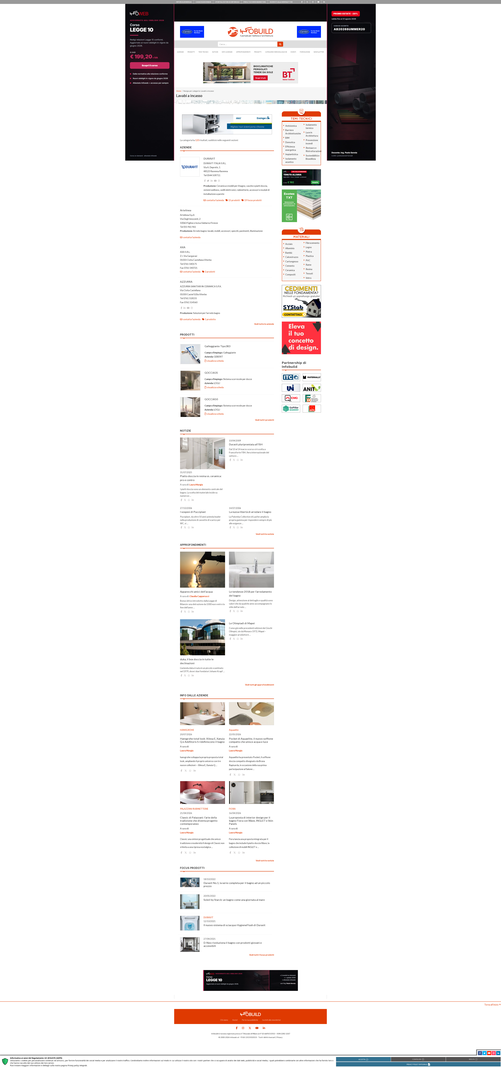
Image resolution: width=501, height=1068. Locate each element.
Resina (309, 269)
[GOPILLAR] (291, 408)
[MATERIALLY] (312, 377)
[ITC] (291, 377)
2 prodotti (210, 271)
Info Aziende (227, 52)
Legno (309, 247)
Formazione (305, 52)
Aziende (180, 52)
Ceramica (290, 270)
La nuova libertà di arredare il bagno (250, 511)
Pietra (309, 251)
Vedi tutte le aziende (264, 324)
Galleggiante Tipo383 (217, 346)
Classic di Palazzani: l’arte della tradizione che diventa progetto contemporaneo (198, 820)
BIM (287, 137)
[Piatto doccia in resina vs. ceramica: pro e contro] (202, 453)
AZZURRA (186, 281)
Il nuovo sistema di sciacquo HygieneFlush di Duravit (234, 925)
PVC (308, 260)
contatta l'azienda (215, 200)
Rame (308, 264)
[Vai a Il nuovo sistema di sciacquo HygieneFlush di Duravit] (190, 923)
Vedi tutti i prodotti (264, 420)
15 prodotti (234, 200)
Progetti (257, 52)
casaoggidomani (203, 2)
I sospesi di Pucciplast (193, 511)
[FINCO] (312, 398)
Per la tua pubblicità (250, 1020)
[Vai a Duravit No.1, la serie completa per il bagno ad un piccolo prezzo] (190, 882)
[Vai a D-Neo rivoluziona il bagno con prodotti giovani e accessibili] (190, 944)
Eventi (293, 52)
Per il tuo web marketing (254, 2)
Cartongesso (291, 261)
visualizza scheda (215, 360)
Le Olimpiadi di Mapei (242, 623)
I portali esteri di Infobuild (227, 2)
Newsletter (319, 52)
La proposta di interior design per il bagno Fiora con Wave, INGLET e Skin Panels (251, 820)
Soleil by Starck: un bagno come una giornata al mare (234, 899)
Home (178, 91)
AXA (182, 247)
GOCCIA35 (211, 372)
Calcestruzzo (291, 257)
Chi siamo (224, 1020)
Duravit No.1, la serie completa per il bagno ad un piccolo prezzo (237, 884)
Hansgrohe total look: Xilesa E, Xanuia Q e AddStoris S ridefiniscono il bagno (202, 740)
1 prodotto (210, 319)
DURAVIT (209, 158)
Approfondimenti (243, 52)
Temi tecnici (203, 52)
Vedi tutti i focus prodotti (261, 954)
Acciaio (289, 244)
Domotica (290, 142)
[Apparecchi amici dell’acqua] (202, 570)
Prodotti (191, 52)
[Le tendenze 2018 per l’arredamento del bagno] (251, 570)
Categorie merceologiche (276, 52)
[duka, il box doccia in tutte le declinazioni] (202, 637)
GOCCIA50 (211, 399)
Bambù (288, 252)
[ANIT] (312, 387)
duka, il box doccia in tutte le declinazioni (197, 661)
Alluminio (289, 248)
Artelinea (185, 210)
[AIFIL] (312, 408)
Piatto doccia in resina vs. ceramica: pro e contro (201, 478)
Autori (235, 1020)
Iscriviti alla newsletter (281, 2)
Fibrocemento (312, 243)
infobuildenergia (184, 2)
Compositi (290, 274)
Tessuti (309, 273)
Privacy (279, 1037)
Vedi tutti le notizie (265, 534)
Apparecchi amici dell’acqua (196, 591)
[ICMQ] (291, 398)
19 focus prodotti (253, 200)
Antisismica (291, 125)
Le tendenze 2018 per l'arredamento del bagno (250, 593)
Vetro (308, 278)
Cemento (289, 265)
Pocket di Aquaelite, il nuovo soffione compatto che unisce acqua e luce (251, 740)
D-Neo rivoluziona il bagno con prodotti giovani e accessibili (233, 944)
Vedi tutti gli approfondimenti (259, 684)
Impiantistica (291, 154)
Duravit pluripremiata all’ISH (246, 444)
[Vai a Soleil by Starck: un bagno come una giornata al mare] (190, 901)
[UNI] (291, 387)
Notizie (215, 52)
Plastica (310, 256)
